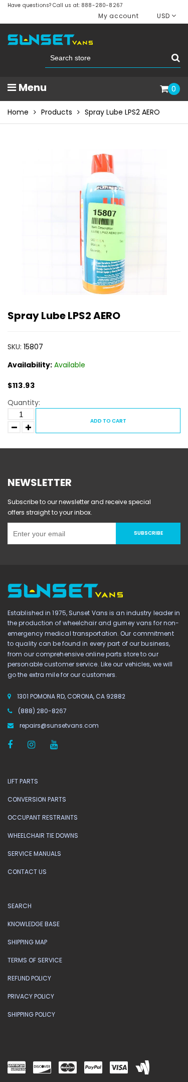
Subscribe (148, 533)
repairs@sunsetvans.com (59, 725)
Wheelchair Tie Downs (43, 835)
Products (56, 112)
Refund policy (29, 978)
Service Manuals (34, 853)
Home (18, 112)
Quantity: (24, 403)
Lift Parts (23, 781)
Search (20, 906)
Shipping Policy (31, 1014)
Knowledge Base (34, 924)
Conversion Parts (37, 799)
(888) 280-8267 (42, 711)
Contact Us (27, 871)
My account (118, 16)
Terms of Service (35, 960)
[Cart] (164, 89)
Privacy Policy (31, 996)
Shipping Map (27, 942)
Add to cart (108, 421)
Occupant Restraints (43, 817)
